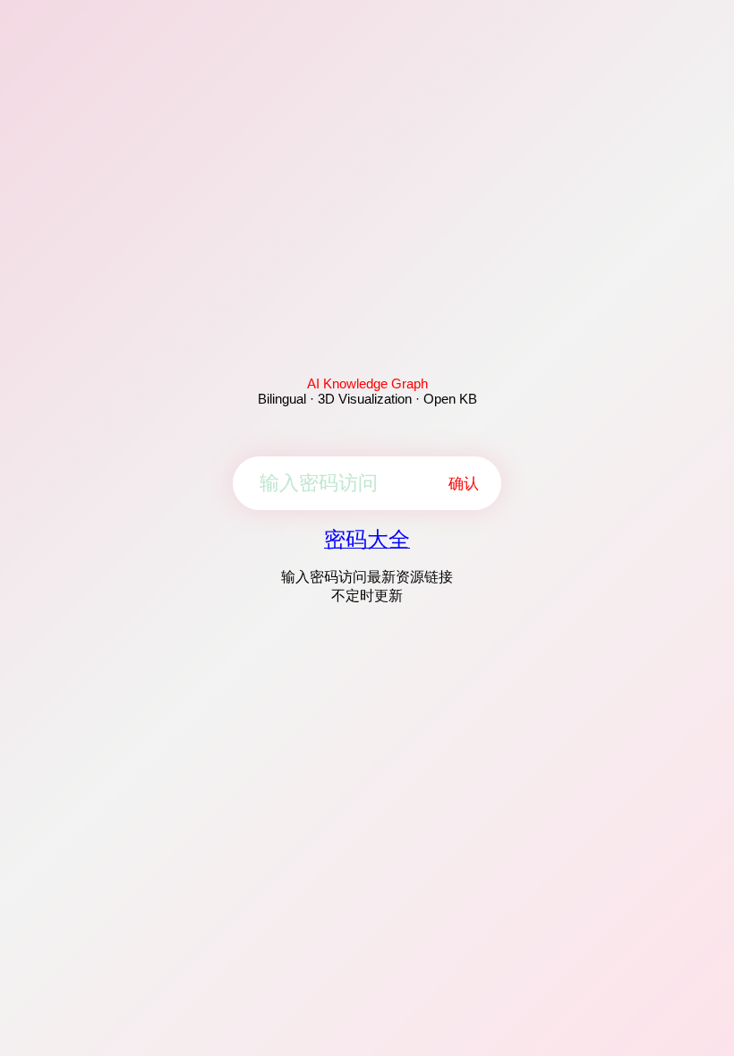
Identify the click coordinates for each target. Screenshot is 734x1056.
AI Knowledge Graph (367, 383)
